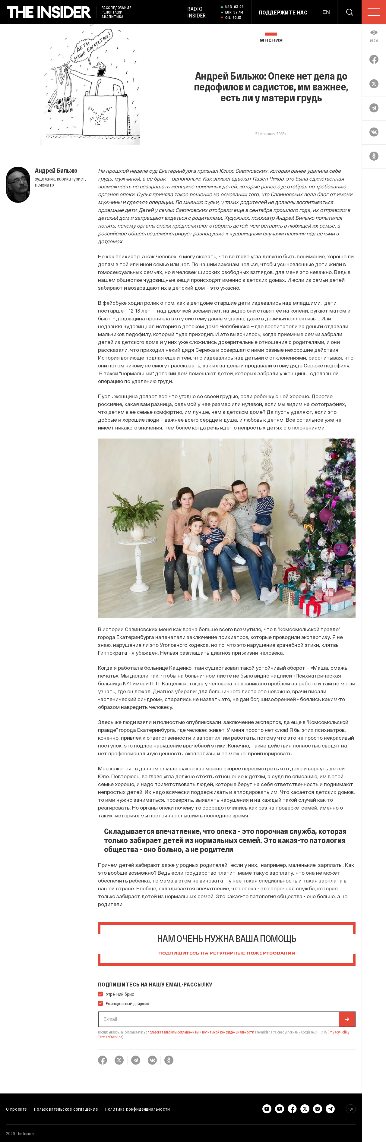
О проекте (16, 1109)
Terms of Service (110, 1037)
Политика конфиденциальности (137, 1109)
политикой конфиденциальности (228, 1032)
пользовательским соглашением (173, 1032)
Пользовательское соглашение (66, 1109)
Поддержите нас (283, 12)
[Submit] (347, 1019)
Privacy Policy (339, 1032)
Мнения (271, 40)
